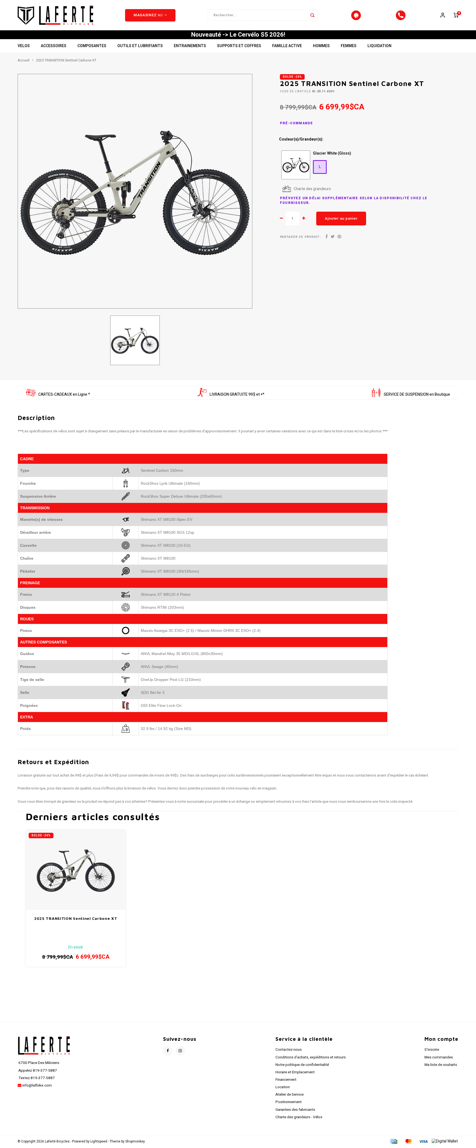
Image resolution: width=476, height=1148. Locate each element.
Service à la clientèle (304, 1039)
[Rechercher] (312, 15)
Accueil (23, 60)
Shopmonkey (135, 1141)
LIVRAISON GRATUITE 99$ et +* (237, 394)
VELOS (24, 46)
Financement (285, 1079)
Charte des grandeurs (312, 189)
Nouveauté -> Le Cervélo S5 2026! (238, 34)
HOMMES (321, 46)
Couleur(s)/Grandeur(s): (301, 139)
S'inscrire (431, 1049)
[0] (455, 15)
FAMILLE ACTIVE (287, 46)
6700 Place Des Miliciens (38, 1063)
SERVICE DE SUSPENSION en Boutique (417, 394)
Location (282, 1087)
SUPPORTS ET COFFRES (239, 46)
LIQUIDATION (379, 46)
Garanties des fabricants (295, 1109)
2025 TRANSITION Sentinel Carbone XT (66, 60)
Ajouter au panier (341, 218)
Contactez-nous (288, 1049)
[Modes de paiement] (393, 1141)
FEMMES (348, 46)
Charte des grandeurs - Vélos (298, 1117)
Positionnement (288, 1102)
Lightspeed (98, 1141)
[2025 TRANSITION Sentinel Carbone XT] (76, 870)
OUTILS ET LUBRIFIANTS (140, 46)
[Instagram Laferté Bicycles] (180, 1051)
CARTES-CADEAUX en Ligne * (64, 394)
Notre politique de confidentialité (302, 1065)
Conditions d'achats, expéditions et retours (310, 1057)
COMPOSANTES (91, 46)
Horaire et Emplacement (295, 1072)
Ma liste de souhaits (440, 1065)
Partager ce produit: (300, 237)
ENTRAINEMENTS (190, 46)
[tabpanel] (135, 191)
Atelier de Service (289, 1094)
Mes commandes (438, 1057)
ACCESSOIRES (53, 46)
